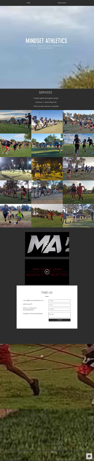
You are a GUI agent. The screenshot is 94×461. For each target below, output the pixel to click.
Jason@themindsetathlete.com (33, 300)
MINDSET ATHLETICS (46, 41)
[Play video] (47, 244)
